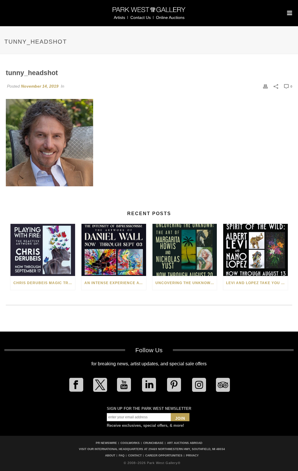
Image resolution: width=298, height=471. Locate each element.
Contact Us (140, 17)
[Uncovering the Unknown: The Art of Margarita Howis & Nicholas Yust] (184, 250)
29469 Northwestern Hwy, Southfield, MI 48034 (186, 449)
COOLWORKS (130, 443)
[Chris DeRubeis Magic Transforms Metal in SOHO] (42, 250)
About (110, 455)
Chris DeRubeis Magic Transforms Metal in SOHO (44, 283)
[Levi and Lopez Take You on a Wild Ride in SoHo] (255, 250)
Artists (119, 17)
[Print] (265, 86)
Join (180, 418)
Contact (135, 455)
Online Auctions (170, 17)
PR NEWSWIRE (106, 443)
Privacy (192, 455)
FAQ (122, 455)
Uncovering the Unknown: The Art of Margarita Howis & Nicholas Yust (186, 283)
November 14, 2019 (39, 86)
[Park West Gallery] (149, 12)
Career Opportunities (163, 455)
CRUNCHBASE (153, 443)
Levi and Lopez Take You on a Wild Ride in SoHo (257, 283)
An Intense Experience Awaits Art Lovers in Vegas (115, 283)
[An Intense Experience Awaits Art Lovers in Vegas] (113, 250)
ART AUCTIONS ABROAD (184, 443)
